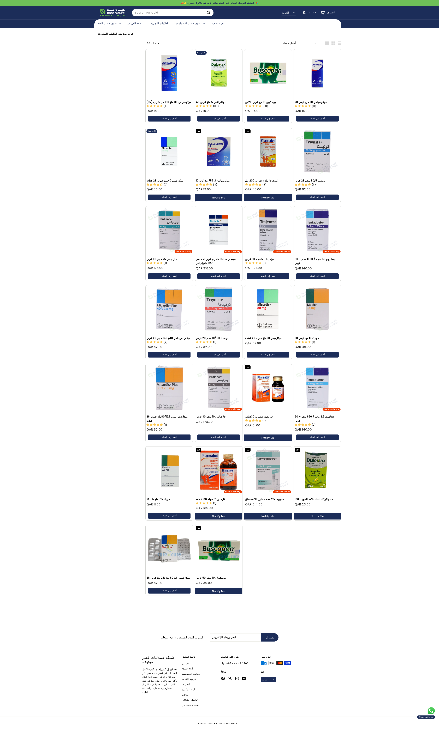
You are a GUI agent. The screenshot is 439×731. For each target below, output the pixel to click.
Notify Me (218, 197)
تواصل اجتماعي (190, 700)
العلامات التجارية (160, 23)
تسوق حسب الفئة (108, 23)
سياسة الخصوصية (191, 674)
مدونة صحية (217, 23)
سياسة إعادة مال (190, 705)
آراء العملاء (187, 668)
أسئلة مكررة (188, 689)
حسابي (185, 663)
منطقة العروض (135, 23)
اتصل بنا (186, 684)
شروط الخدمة (189, 679)
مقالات (185, 694)
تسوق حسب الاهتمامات (188, 23)
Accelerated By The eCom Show (218, 723)
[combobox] (172, 12)
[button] (155, 106)
